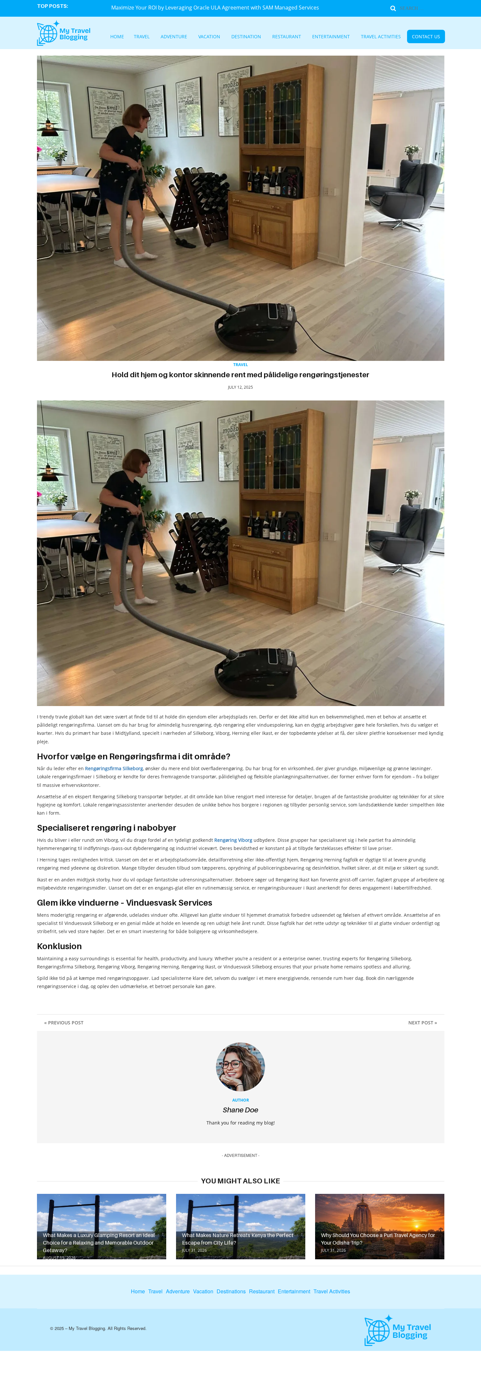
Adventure (196, 37)
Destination (254, 37)
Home (150, 37)
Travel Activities (360, 37)
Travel (170, 37)
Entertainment (321, 37)
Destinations (231, 1291)
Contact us (395, 37)
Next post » (422, 1022)
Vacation (225, 37)
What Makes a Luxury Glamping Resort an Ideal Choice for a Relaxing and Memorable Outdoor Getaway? (99, 1242)
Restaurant (286, 37)
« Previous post (63, 1022)
